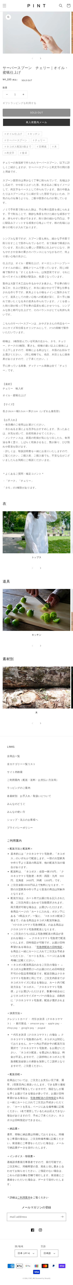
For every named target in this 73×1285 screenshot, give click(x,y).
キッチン (35, 134)
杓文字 (10, 153)
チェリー (40, 140)
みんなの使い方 (16, 811)
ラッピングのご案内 (18, 787)
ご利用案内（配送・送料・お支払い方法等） (33, 779)
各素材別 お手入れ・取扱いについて (29, 796)
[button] (4, 6)
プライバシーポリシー (20, 827)
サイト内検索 (15, 772)
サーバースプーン (17, 140)
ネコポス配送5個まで (19, 146)
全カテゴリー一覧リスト (21, 764)
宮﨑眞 (43, 146)
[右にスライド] (40, 58)
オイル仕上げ (14, 134)
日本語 (47, 1253)
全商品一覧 (13, 756)
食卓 (24, 153)
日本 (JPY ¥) (24, 1253)
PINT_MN (32, 1278)
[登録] (62, 1217)
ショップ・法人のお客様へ (22, 819)
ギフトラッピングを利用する (19, 103)
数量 (5, 87)
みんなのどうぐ (16, 803)
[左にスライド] (32, 58)
